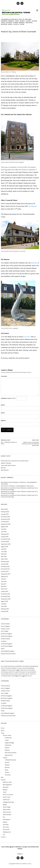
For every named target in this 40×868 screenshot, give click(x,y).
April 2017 (3, 586)
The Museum (32, 206)
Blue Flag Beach (7, 784)
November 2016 (5, 596)
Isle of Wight (4, 631)
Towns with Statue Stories (8, 465)
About (2, 730)
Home (2, 728)
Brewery (5, 789)
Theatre (7, 772)
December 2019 (5, 516)
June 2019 (4, 531)
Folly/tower (8, 745)
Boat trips (6, 787)
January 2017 (4, 591)
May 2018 (3, 554)
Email (3, 413)
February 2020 (5, 511)
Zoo (4, 834)
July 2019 (3, 529)
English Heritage (9, 742)
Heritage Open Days (8, 802)
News (10, 24)
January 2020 (5, 514)
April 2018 (4, 556)
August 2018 (4, 546)
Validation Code (6, 398)
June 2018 (4, 551)
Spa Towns (6, 827)
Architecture (8, 737)
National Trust (9, 755)
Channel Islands (5, 624)
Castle (7, 740)
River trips (6, 824)
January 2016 (4, 611)
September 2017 (5, 574)
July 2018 (3, 549)
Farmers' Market (7, 21)
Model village (6, 807)
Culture (5, 757)
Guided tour (6, 799)
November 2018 (5, 539)
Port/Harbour (6, 819)
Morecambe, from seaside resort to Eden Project (14, 461)
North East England (6, 633)
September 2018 (5, 544)
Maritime (7, 750)
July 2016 (3, 604)
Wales (2, 648)
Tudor (22, 24)
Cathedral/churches (9, 19)
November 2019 (5, 519)
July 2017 (3, 579)
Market (22, 22)
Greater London (5, 629)
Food (17, 21)
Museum (4, 24)
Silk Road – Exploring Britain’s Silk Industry (22, 486)
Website (3, 420)
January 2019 (4, 536)
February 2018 (5, 561)
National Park (6, 809)
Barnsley (3, 467)
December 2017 (5, 566)
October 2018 (5, 541)
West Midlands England (7, 651)
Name (3, 405)
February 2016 (5, 609)
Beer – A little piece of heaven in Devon (9, 442)
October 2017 (5, 571)
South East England (6, 643)
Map (2, 777)
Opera (6, 770)
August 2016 (4, 601)
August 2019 (4, 526)
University (7, 775)
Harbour (7, 747)
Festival (7, 762)
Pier (4, 817)
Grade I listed (25, 21)
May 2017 (3, 584)
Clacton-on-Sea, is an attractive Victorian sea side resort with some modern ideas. (30, 443)
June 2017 (4, 581)
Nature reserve (7, 812)
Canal (4, 792)
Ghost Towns (6, 797)
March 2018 (4, 559)
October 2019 (5, 521)
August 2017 (4, 576)
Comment (4, 376)
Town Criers (6, 829)
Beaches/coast (7, 782)
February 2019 (5, 534)
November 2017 (5, 569)
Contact (3, 837)
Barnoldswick (5, 470)
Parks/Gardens (7, 814)
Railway (5, 822)
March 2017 (4, 589)
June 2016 (4, 606)
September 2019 (5, 524)
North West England (6, 636)
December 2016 (5, 594)
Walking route (7, 832)
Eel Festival (26, 336)
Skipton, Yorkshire (6, 463)
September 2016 (5, 599)
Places (16, 24)
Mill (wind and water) (10, 752)
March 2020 (4, 509)
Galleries (7, 765)
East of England (25, 19)
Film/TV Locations (8, 794)
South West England (7, 646)
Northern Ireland (5, 638)
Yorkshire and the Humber (8, 653)
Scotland (3, 641)
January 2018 (4, 564)
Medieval (29, 22)
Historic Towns (12, 22)
